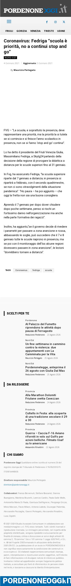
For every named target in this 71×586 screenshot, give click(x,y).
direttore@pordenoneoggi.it (16, 485)
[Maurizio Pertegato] (7, 70)
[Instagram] (55, 22)
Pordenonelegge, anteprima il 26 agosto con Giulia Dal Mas (45, 369)
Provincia (30, 391)
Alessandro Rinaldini (34, 447)
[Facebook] (47, 22)
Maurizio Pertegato (24, 70)
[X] (64, 22)
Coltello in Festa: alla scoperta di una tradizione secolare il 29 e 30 (46, 417)
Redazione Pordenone (35, 334)
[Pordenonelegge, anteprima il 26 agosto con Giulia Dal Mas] (13, 369)
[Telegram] (60, 79)
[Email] (42, 79)
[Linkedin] (33, 79)
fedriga (36, 270)
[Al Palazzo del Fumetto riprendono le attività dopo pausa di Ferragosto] (13, 326)
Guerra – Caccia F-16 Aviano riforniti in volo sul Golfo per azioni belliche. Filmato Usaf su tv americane (44, 438)
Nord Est (10, 57)
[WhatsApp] (25, 79)
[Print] (51, 79)
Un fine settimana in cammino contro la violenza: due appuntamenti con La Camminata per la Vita (45, 349)
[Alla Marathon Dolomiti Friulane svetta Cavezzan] (13, 397)
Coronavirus (21, 270)
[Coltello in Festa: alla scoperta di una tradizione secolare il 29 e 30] (13, 415)
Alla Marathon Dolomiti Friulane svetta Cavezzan (42, 396)
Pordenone (31, 320)
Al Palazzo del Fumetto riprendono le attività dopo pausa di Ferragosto (43, 327)
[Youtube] (64, 581)
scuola (48, 270)
